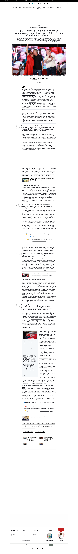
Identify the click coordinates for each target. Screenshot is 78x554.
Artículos (39, 8)
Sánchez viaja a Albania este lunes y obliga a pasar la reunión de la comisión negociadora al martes (42, 417)
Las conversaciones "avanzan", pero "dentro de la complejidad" (41, 138)
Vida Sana (51, 7)
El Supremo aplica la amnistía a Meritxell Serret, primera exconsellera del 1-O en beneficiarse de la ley (32, 439)
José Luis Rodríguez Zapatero (45, 89)
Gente (35, 7)
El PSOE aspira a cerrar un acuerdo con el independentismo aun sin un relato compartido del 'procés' (42, 273)
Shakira (53, 0)
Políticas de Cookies (48, 550)
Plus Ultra (23, 534)
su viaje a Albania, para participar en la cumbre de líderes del (38, 390)
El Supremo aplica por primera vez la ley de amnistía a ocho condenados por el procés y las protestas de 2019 (48, 439)
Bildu (33, 423)
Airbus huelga (50, 0)
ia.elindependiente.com (49, 540)
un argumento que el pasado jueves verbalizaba (43, 265)
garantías (53, 282)
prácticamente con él (43, 90)
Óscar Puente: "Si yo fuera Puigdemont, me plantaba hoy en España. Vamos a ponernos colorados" (49, 444)
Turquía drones (28, 0)
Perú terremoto (32, 0)
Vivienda (36, 0)
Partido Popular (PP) (34, 426)
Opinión (13, 7)
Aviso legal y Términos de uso (31, 550)
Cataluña (43, 423)
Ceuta (10, 0)
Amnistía (24, 423)
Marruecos (23, 0)
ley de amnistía (32, 102)
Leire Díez (23, 539)
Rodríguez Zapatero (24, 535)
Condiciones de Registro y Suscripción (40, 550)
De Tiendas (64, 7)
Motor (54, 7)
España (16, 7)
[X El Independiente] (32, 548)
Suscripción (34, 533)
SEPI (22, 533)
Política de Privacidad (23, 550)
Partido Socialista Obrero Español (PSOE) (44, 426)
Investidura (24, 426)
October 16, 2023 (46, 243)
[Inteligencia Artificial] (49, 538)
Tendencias (43, 7)
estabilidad (41, 286)
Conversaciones (59, 7)
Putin (25, 0)
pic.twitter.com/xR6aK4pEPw (39, 241)
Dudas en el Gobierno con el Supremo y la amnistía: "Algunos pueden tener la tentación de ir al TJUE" (32, 444)
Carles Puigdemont (41, 145)
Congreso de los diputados (50, 423)
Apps (34, 535)
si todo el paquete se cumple (37, 319)
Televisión (47, 7)
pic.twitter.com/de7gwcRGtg (46, 411)
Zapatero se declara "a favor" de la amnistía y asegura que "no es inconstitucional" (42, 179)
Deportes (38, 7)
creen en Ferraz (44, 398)
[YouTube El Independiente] (37, 548)
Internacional (24, 7)
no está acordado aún (43, 120)
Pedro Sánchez (27, 90)
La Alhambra (38, 0)
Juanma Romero (33, 78)
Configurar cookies (54, 550)
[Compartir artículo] (35, 82)
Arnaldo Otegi (28, 423)
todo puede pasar (32, 121)
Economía (19, 7)
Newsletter (34, 534)
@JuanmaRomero (39, 78)
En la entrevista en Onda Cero (28, 342)
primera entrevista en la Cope (28, 95)
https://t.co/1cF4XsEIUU (46, 239)
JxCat (28, 426)
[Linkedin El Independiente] (42, 548)
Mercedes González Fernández (26, 540)
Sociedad (32, 7)
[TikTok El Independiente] (45, 548)
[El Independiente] (39, 4)
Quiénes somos (35, 536)
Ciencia (28, 7)
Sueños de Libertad (13, 0)
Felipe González (44, 171)
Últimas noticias (7, 0)
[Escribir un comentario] (43, 82)
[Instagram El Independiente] (40, 548)
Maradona (42, 0)
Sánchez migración (18, 0)
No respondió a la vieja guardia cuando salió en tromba (41, 100)
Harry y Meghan (46, 0)
